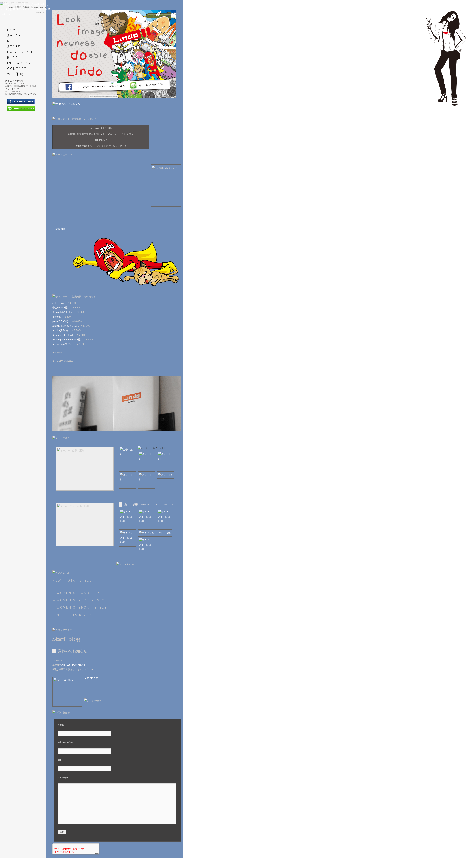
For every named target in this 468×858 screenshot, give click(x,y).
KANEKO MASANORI (72, 665)
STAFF (14, 47)
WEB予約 (15, 74)
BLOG (12, 58)
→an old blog (91, 678)
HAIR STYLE (20, 52)
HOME (13, 30)
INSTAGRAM (19, 63)
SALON (14, 36)
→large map (58, 228)
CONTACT (17, 69)
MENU (13, 41)
